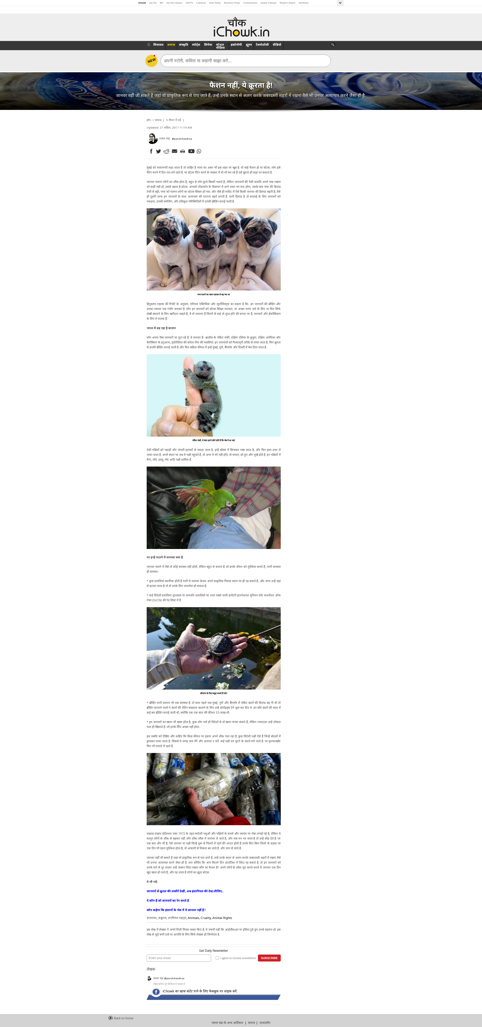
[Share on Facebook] (150, 151)
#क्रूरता (162, 918)
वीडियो (277, 45)
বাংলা (161, 3)
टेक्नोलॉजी (262, 45)
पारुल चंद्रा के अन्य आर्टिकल (227, 1023)
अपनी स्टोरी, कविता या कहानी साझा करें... (198, 60)
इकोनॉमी (236, 45)
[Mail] (175, 151)
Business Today (232, 3)
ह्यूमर (249, 45)
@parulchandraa (182, 138)
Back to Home (123, 1018)
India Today (215, 3)
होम (149, 120)
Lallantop (201, 3)
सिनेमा (208, 45)
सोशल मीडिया (220, 46)
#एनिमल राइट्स (177, 918)
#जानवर (152, 918)
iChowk (142, 3)
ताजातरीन (264, 1023)
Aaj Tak (152, 3)
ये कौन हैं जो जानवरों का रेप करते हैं (168, 900)
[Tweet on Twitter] (158, 151)
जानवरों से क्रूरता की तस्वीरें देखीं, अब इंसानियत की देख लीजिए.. (185, 891)
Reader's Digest (287, 3)
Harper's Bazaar (268, 3)
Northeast (304, 3)
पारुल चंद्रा (158, 978)
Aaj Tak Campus (174, 3)
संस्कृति (183, 45)
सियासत (158, 45)
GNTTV (189, 3)
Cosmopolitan (250, 3)
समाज (171, 45)
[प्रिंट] (183, 151)
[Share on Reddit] (166, 151)
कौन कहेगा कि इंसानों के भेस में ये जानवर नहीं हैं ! (176, 910)
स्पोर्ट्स (196, 45)
